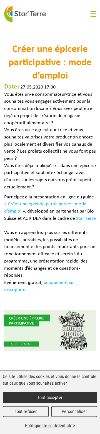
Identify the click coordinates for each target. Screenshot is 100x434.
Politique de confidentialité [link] (50, 425)
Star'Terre (25, 14)
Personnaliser (74, 411)
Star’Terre (86, 218)
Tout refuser (26, 411)
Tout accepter (50, 397)
